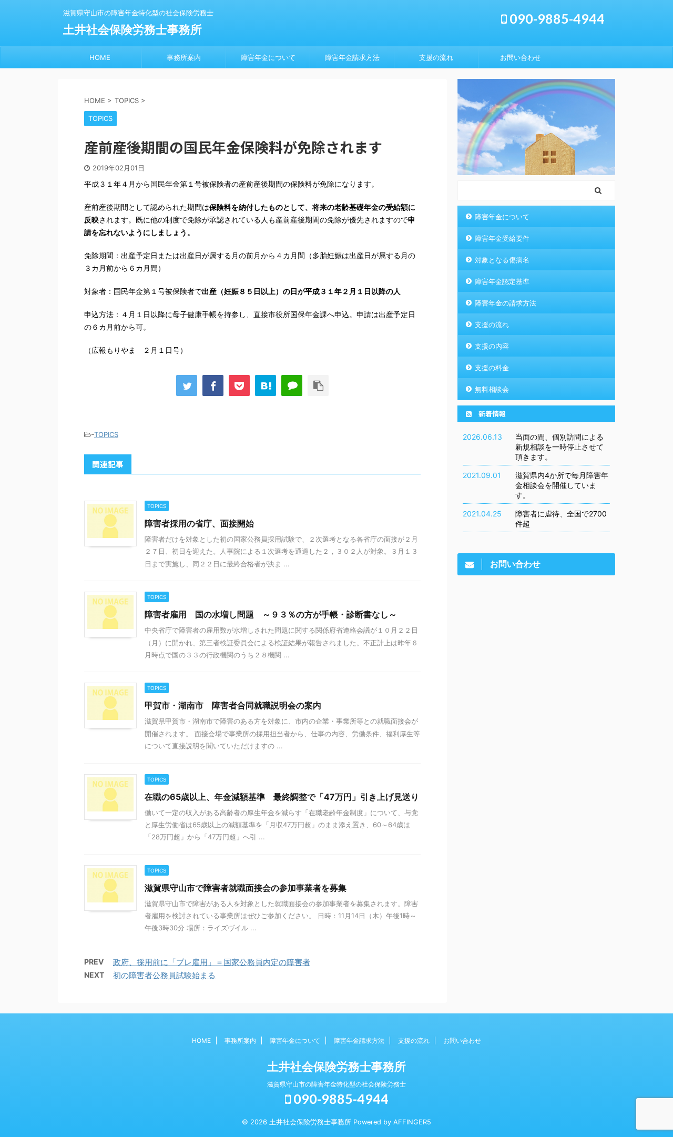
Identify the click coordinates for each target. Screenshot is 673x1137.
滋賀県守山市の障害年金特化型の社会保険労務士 (336, 1084)
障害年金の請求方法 (505, 303)
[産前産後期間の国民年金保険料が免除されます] (265, 385)
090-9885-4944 (556, 18)
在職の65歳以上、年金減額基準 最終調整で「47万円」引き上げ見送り (282, 796)
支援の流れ (436, 57)
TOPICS (106, 434)
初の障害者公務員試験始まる (164, 975)
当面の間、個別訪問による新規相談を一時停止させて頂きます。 (559, 446)
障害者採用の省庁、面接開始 (199, 523)
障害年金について (268, 57)
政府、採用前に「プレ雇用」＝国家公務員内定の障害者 (211, 962)
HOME (99, 57)
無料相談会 (492, 389)
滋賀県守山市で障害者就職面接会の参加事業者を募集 (245, 887)
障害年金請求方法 (352, 57)
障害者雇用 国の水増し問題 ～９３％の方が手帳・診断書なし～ (271, 614)
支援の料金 (492, 367)
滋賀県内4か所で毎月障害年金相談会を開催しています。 (561, 485)
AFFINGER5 (412, 1122)
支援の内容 (492, 346)
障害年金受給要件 (502, 238)
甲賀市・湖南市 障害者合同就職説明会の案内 (233, 705)
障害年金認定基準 (502, 281)
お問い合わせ (520, 57)
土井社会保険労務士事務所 (132, 29)
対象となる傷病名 (502, 260)
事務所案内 (184, 57)
